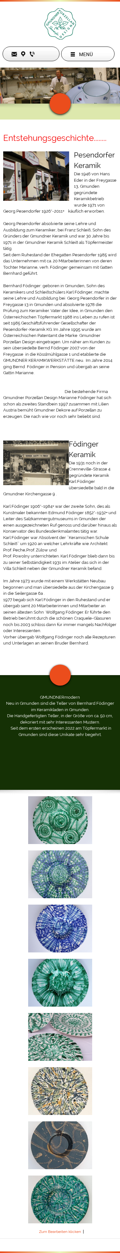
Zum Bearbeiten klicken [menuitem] (60, 1232)
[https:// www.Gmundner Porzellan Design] (60, 24)
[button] (60, 820)
